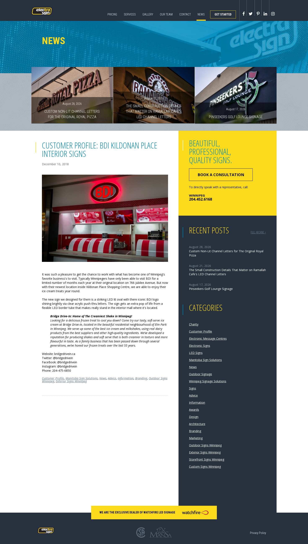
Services (130, 14)
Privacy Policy (258, 533)
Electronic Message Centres (208, 338)
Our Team (166, 14)
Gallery (147, 14)
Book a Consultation (221, 174)
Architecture (197, 424)
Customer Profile (53, 378)
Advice (112, 378)
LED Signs (196, 353)
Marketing (196, 438)
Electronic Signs (199, 346)
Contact (185, 14)
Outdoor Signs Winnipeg (205, 445)
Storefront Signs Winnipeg (206, 459)
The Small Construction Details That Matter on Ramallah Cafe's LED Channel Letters (154, 108)
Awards (194, 410)
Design (193, 417)
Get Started (223, 14)
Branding (141, 378)
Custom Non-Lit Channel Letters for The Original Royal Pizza (72, 110)
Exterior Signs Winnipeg (71, 381)
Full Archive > (258, 232)
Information (125, 378)
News (201, 14)
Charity (193, 324)
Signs (192, 388)
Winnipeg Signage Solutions (207, 381)
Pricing (112, 14)
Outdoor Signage (200, 374)
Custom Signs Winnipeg (205, 466)
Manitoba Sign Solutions (82, 378)
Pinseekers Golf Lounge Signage (236, 113)
